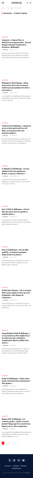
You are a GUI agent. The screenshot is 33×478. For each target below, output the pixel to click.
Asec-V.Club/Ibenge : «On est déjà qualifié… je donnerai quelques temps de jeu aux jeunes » (15, 252)
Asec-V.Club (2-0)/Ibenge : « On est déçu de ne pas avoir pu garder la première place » (15, 211)
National (24, 466)
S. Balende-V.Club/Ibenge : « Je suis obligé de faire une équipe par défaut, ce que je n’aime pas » (15, 171)
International (16, 468)
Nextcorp (27, 473)
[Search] (30, 3)
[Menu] (3, 3)
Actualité (8, 466)
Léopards (16, 466)
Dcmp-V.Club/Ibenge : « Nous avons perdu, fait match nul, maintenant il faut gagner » (16, 380)
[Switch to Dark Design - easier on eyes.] (27, 3)
